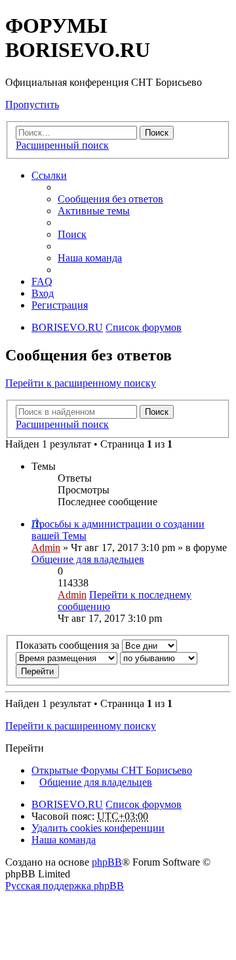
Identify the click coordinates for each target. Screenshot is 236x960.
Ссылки (49, 175)
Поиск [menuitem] (72, 234)
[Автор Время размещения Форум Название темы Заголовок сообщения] (66, 657)
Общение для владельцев (87, 559)
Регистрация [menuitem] (59, 305)
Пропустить (32, 104)
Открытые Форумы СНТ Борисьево (111, 770)
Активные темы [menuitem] (94, 210)
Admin (45, 547)
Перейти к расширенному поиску (80, 383)
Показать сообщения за (69, 645)
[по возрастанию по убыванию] (158, 657)
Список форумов (144, 804)
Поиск (156, 133)
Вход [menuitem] (42, 293)
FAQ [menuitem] (41, 281)
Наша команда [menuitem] (90, 257)
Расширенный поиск (62, 145)
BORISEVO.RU (67, 804)
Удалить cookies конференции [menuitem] (98, 828)
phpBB (107, 862)
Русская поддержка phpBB (64, 885)
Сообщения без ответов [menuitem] (110, 198)
